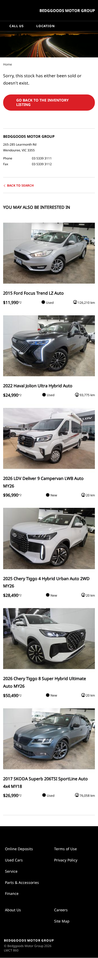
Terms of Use (65, 848)
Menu (93, 26)
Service (11, 871)
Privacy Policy (65, 860)
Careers (61, 909)
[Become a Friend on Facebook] (54, 834)
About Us (13, 909)
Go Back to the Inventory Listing (42, 102)
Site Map (62, 921)
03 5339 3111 (42, 158)
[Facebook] (2, 64)
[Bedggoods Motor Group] (17, 10)
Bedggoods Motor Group (67, 10)
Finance (12, 893)
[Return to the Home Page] (82, 945)
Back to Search (20, 185)
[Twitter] (7, 64)
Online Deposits (19, 848)
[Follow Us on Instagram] (43, 834)
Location (45, 26)
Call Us (16, 26)
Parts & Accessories (22, 882)
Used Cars (14, 860)
